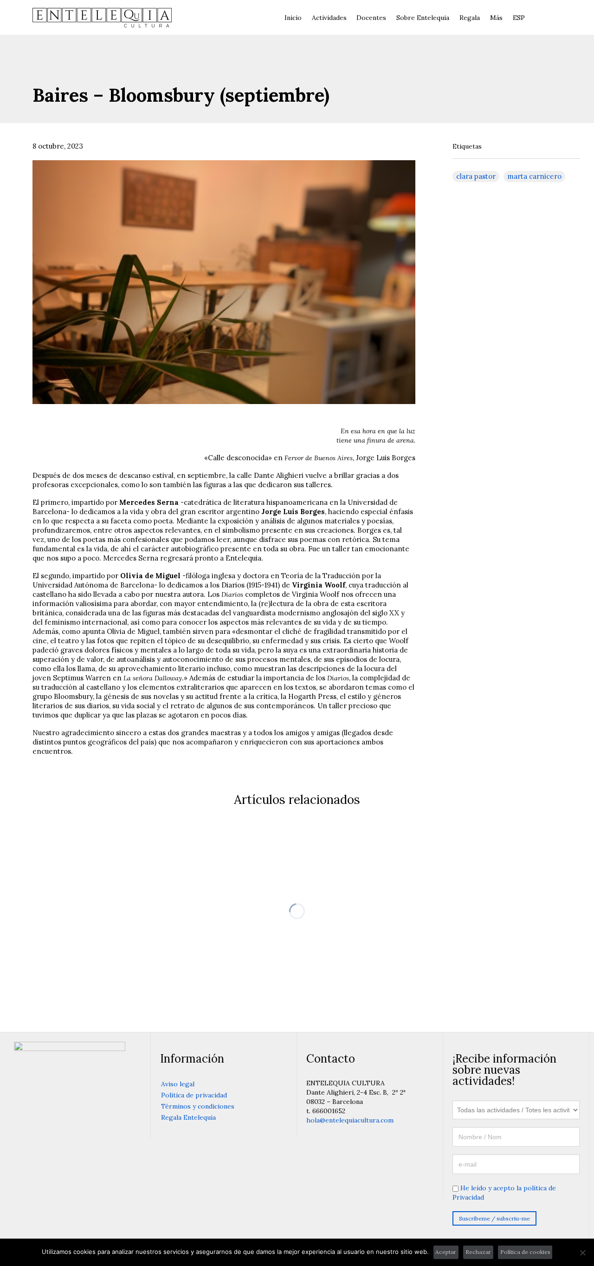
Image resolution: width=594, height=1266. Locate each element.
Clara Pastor (476, 176)
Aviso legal (177, 1084)
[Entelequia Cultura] (102, 17)
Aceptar (445, 1251)
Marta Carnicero (534, 176)
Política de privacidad (194, 1095)
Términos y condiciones (197, 1106)
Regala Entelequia (188, 1117)
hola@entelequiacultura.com (350, 1120)
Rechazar (478, 1251)
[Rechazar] (582, 1252)
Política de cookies (525, 1251)
